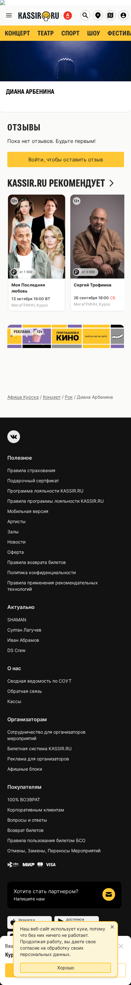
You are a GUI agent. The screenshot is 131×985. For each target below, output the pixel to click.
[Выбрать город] (98, 15)
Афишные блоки (24, 769)
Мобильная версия (27, 511)
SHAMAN (16, 619)
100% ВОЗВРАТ (23, 799)
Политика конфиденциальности (41, 572)
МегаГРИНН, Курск (29, 305)
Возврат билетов (25, 830)
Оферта (15, 552)
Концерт (52, 397)
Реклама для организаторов (38, 758)
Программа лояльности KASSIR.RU (45, 490)
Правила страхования (31, 470)
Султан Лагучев (24, 630)
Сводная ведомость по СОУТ (39, 681)
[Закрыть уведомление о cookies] (112, 927)
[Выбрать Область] (111, 15)
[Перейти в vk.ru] (13, 436)
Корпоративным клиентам (35, 809)
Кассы (14, 701)
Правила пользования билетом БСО (46, 840)
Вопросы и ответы (27, 820)
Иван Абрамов (23, 640)
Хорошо (65, 967)
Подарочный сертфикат (33, 480)
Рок (69, 397)
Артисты (16, 521)
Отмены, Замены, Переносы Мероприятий (53, 850)
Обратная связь (24, 691)
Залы (13, 531)
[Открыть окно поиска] (85, 15)
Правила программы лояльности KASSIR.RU (55, 501)
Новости (16, 541)
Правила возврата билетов (36, 562)
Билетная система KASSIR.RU (39, 748)
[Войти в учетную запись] (123, 15)
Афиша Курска (23, 397)
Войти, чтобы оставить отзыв (65, 159)
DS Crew (16, 650)
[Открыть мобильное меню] (9, 15)
